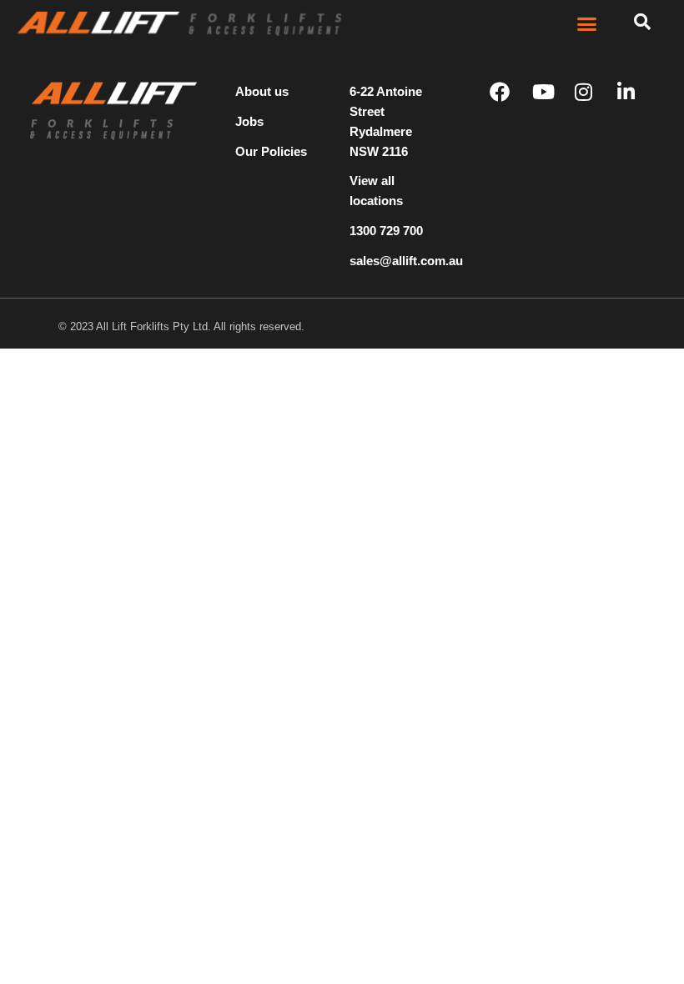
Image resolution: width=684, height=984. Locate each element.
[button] (587, 24)
